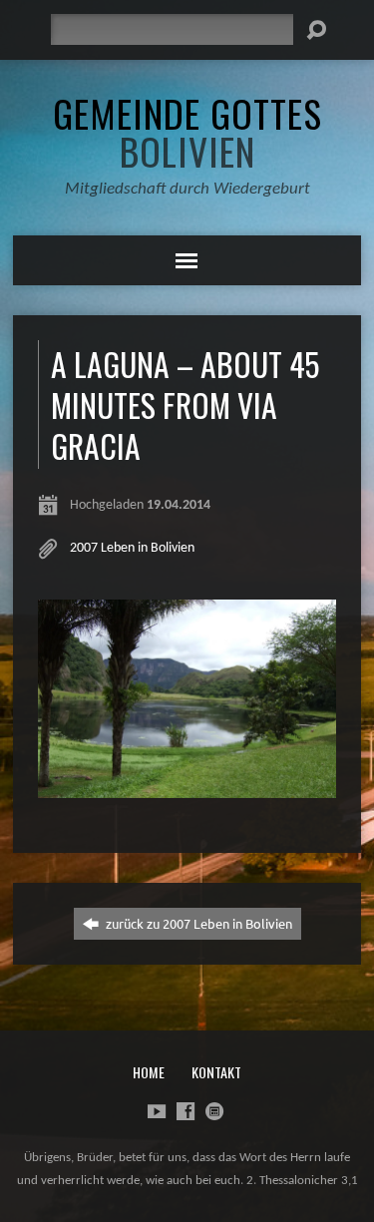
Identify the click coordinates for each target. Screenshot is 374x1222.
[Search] (316, 30)
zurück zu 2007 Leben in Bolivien (197, 923)
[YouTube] (157, 1111)
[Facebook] (185, 1111)
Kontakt (216, 1071)
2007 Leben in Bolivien (132, 548)
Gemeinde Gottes (187, 132)
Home (149, 1071)
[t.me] (214, 1111)
